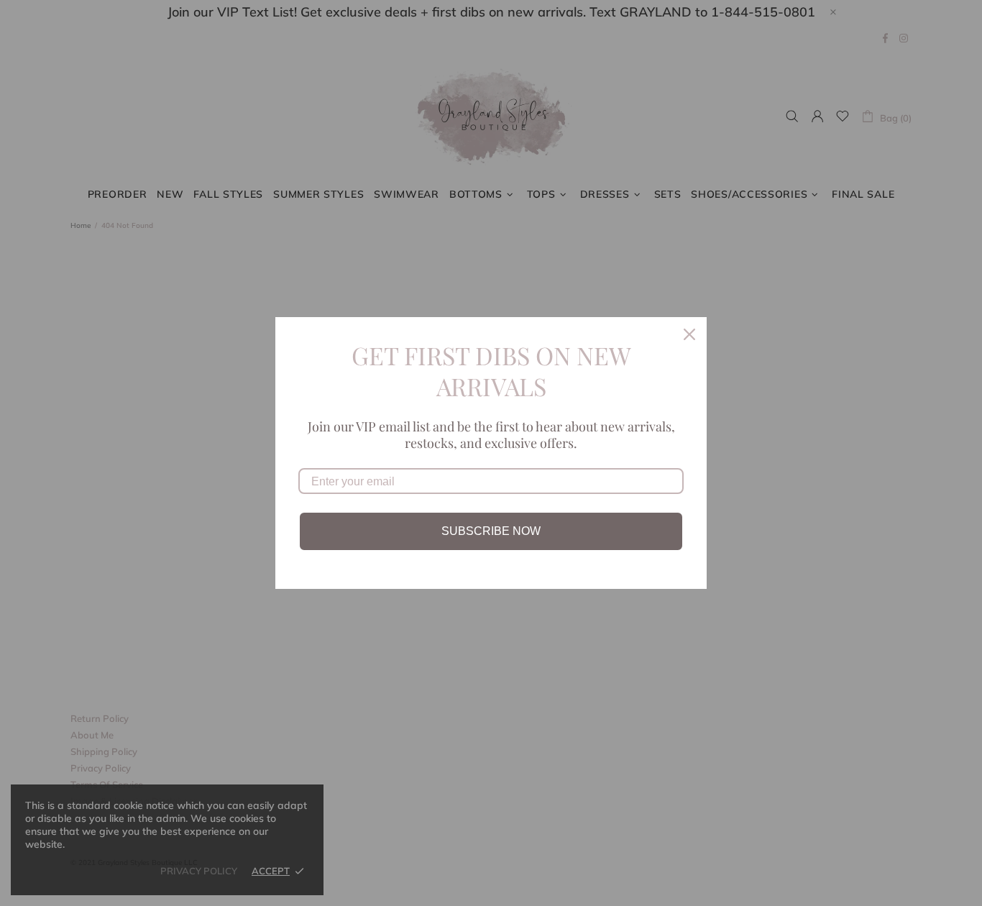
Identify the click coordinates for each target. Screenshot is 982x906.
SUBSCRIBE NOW (491, 531)
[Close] (689, 334)
